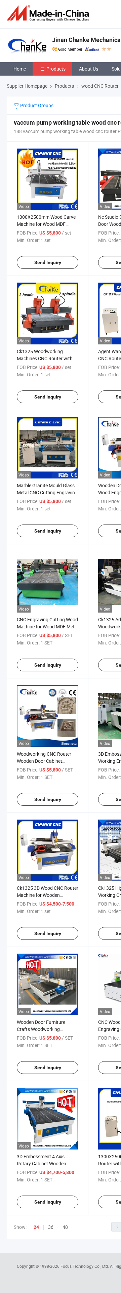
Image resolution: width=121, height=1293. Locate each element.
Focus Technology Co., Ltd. (85, 1266)
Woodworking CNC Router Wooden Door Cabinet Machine (44, 761)
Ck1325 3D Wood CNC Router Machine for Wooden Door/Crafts (47, 895)
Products (56, 69)
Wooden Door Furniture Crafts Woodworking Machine (41, 1029)
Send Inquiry (47, 262)
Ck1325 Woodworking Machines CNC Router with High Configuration (45, 358)
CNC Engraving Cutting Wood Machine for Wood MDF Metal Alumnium (47, 626)
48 (65, 1227)
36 (50, 1227)
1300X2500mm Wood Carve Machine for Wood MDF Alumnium (46, 224)
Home (19, 69)
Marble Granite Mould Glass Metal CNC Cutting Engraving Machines (47, 492)
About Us (88, 69)
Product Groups (36, 105)
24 (36, 1227)
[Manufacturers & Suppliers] (49, 13)
